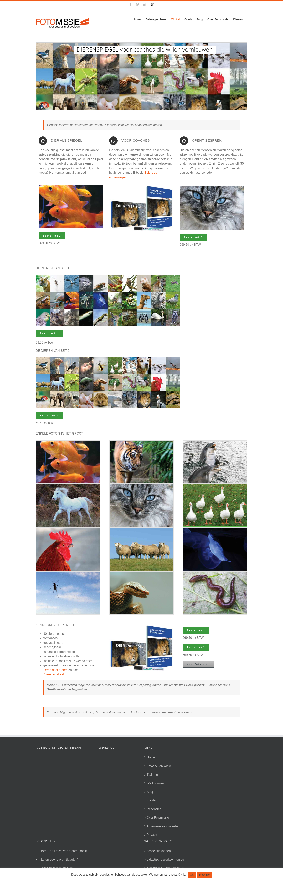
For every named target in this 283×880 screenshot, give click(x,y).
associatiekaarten (159, 851)
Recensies (154, 809)
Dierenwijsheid (53, 674)
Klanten (152, 800)
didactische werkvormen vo (165, 868)
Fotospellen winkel (159, 766)
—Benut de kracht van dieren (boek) (62, 851)
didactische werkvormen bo (165, 859)
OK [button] (192, 874)
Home (151, 757)
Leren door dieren (55, 670)
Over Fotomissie (158, 817)
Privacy (152, 834)
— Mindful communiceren (55, 868)
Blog (150, 792)
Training (152, 774)
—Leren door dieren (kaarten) (58, 859)
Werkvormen (155, 783)
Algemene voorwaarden (163, 826)
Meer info (204, 874)
